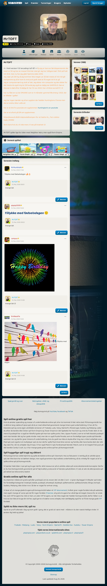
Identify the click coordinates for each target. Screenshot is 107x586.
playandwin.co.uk (43, 532)
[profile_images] (77, 120)
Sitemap (53, 574)
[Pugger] (99, 79)
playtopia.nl (68, 532)
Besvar (63, 199)
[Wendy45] (99, 88)
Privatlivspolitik (66, 401)
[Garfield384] (84, 96)
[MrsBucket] (84, 88)
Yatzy (38, 525)
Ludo (33, 525)
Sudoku (77, 525)
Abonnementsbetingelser (91, 401)
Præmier (49, 493)
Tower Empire (87, 525)
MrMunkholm (16, 167)
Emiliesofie (15, 316)
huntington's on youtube (48, 107)
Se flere (64, 392)
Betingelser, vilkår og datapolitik (40, 402)
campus (14, 238)
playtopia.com (29, 532)
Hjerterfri (58, 525)
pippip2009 (15, 205)
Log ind (86, 3)
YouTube (53, 411)
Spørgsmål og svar (15, 401)
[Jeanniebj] (77, 96)
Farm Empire (47, 525)
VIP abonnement (60, 490)
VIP (100, 498)
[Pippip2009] (84, 79)
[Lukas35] (92, 79)
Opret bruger (97, 3)
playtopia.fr (79, 532)
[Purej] (77, 79)
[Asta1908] (77, 88)
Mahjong (25, 525)
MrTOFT (15, 181)
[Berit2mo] (92, 70)
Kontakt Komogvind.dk (53, 569)
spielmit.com (57, 532)
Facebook (61, 411)
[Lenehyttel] (84, 70)
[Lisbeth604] (77, 70)
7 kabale (17, 525)
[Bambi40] (99, 70)
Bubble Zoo (68, 525)
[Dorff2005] (92, 88)
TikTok (70, 411)
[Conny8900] (92, 96)
